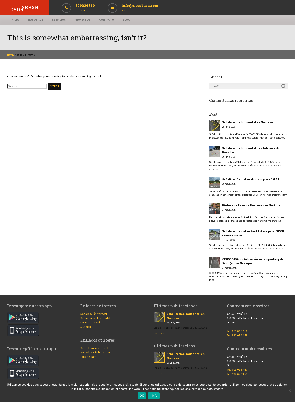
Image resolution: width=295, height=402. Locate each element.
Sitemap (85, 327)
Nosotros (35, 20)
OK (142, 395)
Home (10, 54)
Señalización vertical (93, 314)
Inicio (15, 20)
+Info (153, 395)
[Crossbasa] (24, 10)
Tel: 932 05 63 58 (237, 335)
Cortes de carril (90, 322)
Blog (126, 20)
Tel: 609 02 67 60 (237, 331)
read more (159, 332)
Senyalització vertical (94, 348)
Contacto (106, 20)
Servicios (59, 20)
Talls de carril (88, 357)
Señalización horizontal (95, 318)
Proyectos (82, 20)
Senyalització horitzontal (96, 352)
